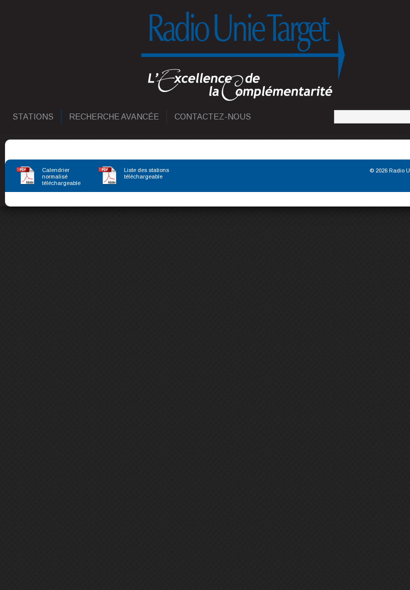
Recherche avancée (114, 116)
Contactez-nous (213, 116)
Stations (34, 116)
